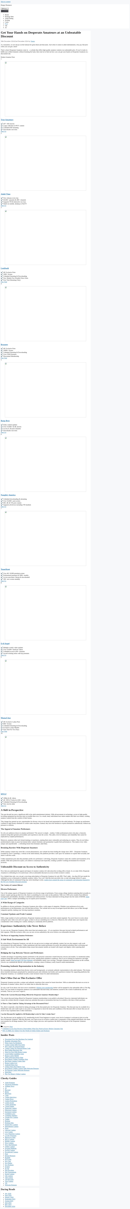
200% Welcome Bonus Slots (14, 1057)
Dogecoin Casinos (11, 1108)
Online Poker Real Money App (15, 1067)
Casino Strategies (10, 1104)
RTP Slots (8, 1159)
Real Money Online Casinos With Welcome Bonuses (22, 1068)
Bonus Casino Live (11, 1063)
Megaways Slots (10, 1137)
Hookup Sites (9, 16)
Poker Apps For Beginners (13, 1043)
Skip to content (5, 2)
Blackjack (8, 1093)
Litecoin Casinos (10, 1130)
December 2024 (10, 1206)
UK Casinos (9, 1176)
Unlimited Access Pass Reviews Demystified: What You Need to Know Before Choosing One (32, 1029)
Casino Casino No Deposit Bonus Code (17, 1048)
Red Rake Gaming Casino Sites (15, 1061)
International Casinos (11, 1126)
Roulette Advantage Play (13, 1041)
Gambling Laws (10, 1114)
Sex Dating (8, 1163)
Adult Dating (9, 18)
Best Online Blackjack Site (13, 1050)
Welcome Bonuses (11, 1185)
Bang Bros (5, 421)
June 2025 (8, 1203)
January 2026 (9, 1197)
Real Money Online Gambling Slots (16, 1059)
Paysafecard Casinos (11, 1152)
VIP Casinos (9, 1178)
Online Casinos (10, 1146)
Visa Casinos (9, 1181)
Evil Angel (5, 643)
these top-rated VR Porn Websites (22, 960)
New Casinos (9, 1143)
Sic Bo (7, 1168)
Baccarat (7, 1090)
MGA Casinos (9, 1139)
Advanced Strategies (11, 1084)
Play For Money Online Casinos (15, 1074)
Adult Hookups (10, 1082)
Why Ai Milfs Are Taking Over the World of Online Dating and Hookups (26, 1031)
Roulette (7, 1157)
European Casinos (11, 1112)
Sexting (7, 20)
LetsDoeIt (5, 268)
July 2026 (8, 1193)
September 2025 (10, 1199)
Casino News (9, 1099)
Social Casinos (9, 1174)
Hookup (7, 1121)
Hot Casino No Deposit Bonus (15, 1046)
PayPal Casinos (10, 1150)
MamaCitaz (6, 718)
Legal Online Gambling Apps (14, 1054)
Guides (7, 1119)
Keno (6, 1128)
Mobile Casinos (10, 1141)
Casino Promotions (11, 1101)
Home (7, 15)
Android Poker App (11, 1065)
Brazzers (4, 344)
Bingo (7, 1092)
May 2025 (8, 1204)
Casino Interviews (10, 1097)
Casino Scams (9, 1103)
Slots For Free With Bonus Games (16, 1052)
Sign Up (3, 131)
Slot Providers (9, 1170)
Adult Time (5, 194)
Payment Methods (10, 1148)
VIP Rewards (9, 1179)
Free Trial (4, 282)
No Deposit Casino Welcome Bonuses (17, 1070)
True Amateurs (7, 120)
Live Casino (9, 1132)
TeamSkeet (5, 569)
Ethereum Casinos (11, 1110)
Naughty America (8, 495)
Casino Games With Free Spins (15, 1045)
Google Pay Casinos (11, 1117)
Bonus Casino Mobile (12, 1056)
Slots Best (8, 1072)
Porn (6, 24)
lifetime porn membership (45, 988)
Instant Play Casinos (11, 1125)
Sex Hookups (9, 1165)
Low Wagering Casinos (12, 1134)
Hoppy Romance (6, 5)
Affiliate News (9, 1086)
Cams (7, 22)
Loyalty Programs (10, 1135)
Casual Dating (9, 1106)
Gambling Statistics (11, 1115)
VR (6, 26)
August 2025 (9, 1201)
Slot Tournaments (10, 1172)
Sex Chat (8, 1161)
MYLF (4, 794)
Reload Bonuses (10, 1156)
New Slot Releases (11, 1145)
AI (6, 27)
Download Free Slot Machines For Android (19, 1039)
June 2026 (8, 1195)
